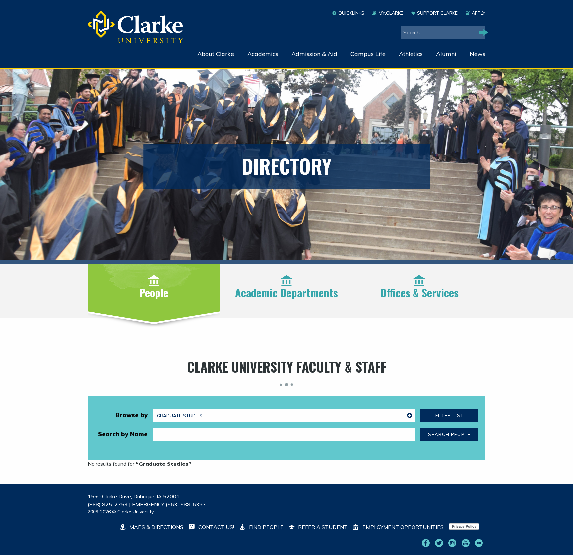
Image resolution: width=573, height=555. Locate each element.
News (477, 54)
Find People (266, 527)
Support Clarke (437, 13)
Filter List (449, 415)
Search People (449, 434)
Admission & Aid (314, 54)
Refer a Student (322, 527)
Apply (478, 13)
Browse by (131, 415)
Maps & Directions (155, 527)
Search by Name (123, 434)
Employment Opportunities (402, 527)
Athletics (411, 54)
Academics (262, 54)
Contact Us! (215, 527)
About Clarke (215, 54)
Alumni (446, 54)
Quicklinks (351, 13)
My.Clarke (391, 13)
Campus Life (368, 54)
